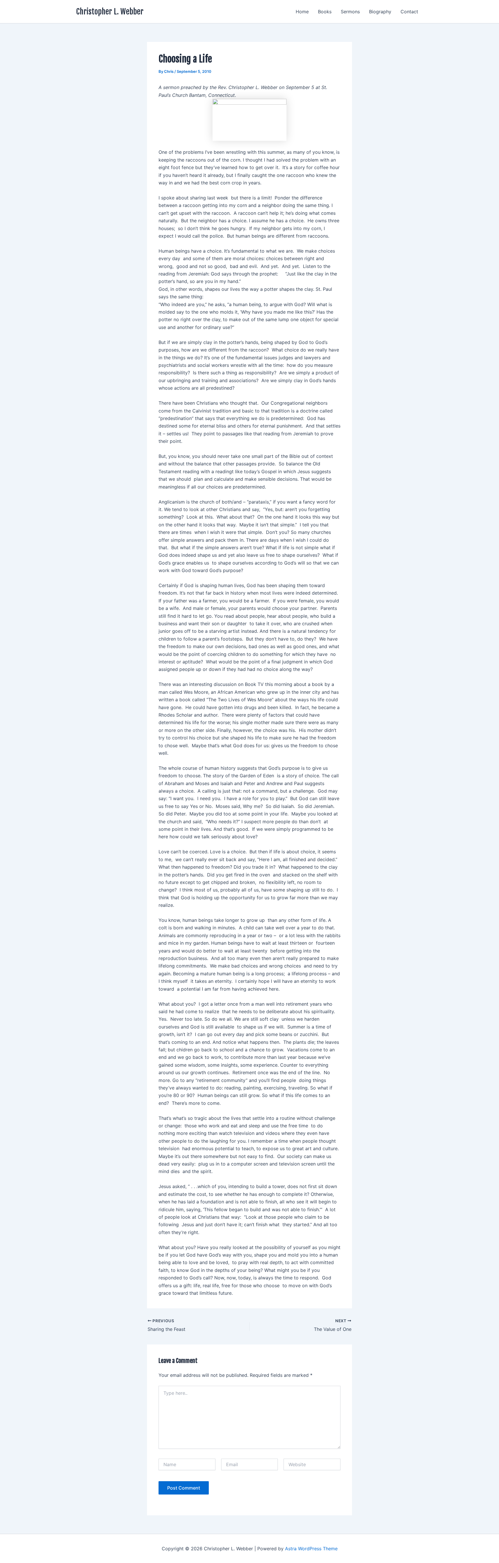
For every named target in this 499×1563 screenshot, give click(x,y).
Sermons (350, 11)
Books (325, 11)
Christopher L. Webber (110, 11)
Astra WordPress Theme (311, 1548)
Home (302, 11)
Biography (380, 11)
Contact (409, 11)
